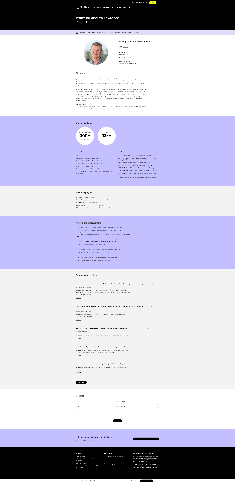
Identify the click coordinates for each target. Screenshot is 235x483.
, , (87, 465)
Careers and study (108, 7)
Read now (78, 297)
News (133, 2)
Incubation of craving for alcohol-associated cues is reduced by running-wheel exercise (101, 347)
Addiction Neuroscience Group (127, 63)
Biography (82, 32)
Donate (152, 2)
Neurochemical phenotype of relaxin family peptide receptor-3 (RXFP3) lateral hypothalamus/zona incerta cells (108, 364)
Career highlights (91, 32)
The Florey (83, 7)
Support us (126, 7)
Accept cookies (146, 480)
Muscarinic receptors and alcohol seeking (87, 202)
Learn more (136, 481)
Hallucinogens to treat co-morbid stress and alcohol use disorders (93, 208)
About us (118, 7)
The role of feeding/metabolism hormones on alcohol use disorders (94, 200)
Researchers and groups (142, 2)
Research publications (127, 32)
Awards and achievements (114, 32)
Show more (81, 382)
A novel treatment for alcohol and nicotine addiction (90, 205)
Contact (137, 32)
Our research (97, 7)
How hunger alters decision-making (85, 197)
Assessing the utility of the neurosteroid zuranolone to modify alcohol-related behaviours (101, 328)
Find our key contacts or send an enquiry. (114, 456)
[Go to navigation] (77, 32)
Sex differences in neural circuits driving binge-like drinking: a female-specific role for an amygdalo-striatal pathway (109, 284)
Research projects (101, 32)
